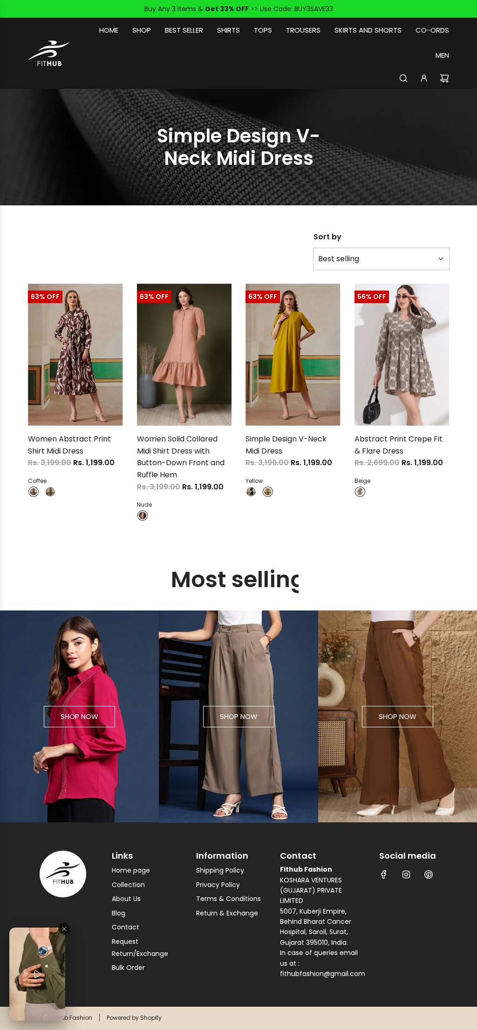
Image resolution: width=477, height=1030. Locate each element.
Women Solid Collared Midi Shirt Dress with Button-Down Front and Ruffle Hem (181, 457)
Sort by (327, 237)
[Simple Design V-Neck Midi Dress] (293, 355)
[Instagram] (406, 874)
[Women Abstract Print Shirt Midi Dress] (75, 355)
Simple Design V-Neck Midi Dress (286, 445)
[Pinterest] (428, 874)
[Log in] (424, 78)
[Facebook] (384, 874)
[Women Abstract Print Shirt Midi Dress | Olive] (50, 491)
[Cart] (444, 78)
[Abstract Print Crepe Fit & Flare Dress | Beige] (360, 491)
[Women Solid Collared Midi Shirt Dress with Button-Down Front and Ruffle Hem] (184, 355)
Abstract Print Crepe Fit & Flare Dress (398, 445)
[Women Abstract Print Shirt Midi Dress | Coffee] (33, 491)
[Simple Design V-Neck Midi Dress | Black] (251, 491)
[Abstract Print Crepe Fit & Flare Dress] (402, 355)
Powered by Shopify (134, 1018)
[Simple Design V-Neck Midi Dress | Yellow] (268, 491)
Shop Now (79, 716)
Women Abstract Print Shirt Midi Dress (69, 445)
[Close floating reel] (64, 929)
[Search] (403, 78)
